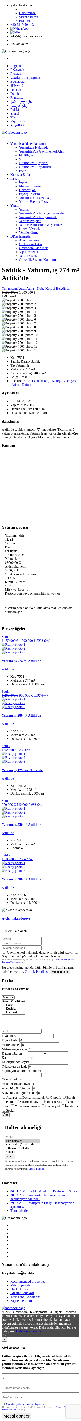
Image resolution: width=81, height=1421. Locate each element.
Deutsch (16, 90)
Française (16, 97)
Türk (13, 117)
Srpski (14, 113)
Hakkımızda (27, 13)
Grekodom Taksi (30, 244)
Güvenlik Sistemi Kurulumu (38, 259)
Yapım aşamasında (27, 1106)
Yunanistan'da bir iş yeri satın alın (42, 213)
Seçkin (10, 1110)
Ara (5, 1114)
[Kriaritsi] (22, 1152)
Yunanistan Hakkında (33, 147)
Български (18, 81)
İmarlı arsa (72, 1106)
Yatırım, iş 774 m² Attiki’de (21, 661)
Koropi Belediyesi (57, 288)
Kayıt (10, 1156)
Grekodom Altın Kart (33, 248)
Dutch (14, 93)
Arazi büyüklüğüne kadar (19, 1093)
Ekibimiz (25, 21)
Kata (5, 1057)
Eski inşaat (52, 1106)
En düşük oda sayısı (15, 1062)
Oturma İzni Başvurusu (35, 167)
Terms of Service (10, 962)
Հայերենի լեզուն (25, 77)
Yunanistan (9, 288)
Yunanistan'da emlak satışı (28, 143)
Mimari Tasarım (30, 186)
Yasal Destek (28, 256)
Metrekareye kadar (14, 1049)
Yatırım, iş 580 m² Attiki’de (21, 879)
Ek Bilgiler (26, 155)
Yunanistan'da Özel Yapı (35, 198)
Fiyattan (8, 1036)
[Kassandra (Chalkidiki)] (22, 1145)
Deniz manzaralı (33, 1097)
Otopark (55, 1097)
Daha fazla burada (28, 1331)
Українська (18, 121)
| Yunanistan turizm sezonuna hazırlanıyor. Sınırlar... (38, 1197)
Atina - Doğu (35, 288)
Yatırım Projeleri (30, 221)
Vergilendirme (28, 232)
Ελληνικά (17, 69)
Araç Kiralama (29, 240)
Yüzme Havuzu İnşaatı (34, 201)
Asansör (11, 1097)
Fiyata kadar (10, 1040)
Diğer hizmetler (21, 236)
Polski (14, 109)
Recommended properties (27, 1281)
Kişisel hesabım (21, 1301)
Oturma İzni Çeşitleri (33, 163)
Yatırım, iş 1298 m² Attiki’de (22, 770)
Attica (21, 288)
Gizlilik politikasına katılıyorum (25, 1404)
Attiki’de (8, 669)
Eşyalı (70, 1097)
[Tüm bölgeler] (22, 1141)
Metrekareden (11, 1045)
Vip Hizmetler (28, 252)
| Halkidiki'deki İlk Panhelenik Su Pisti (44, 1191)
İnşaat (14, 178)
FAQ (22, 171)
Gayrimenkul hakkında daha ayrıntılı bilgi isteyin (40, 952)
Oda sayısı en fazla (14, 1066)
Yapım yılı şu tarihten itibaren (22, 1071)
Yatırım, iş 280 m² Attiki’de (21, 715)
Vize (22, 159)
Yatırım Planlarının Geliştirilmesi (41, 225)
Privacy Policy (62, 959)
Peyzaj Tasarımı (30, 194)
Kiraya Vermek (29, 228)
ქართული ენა (21, 101)
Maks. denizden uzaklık (18, 1084)
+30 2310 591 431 (23, 24)
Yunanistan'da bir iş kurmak (38, 217)
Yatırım (15, 205)
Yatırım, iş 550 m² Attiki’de (21, 824)
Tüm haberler (19, 1210)
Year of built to (12, 1079)
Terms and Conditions (25, 1297)
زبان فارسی (19, 106)
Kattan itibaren (12, 1053)
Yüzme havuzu (29, 1102)
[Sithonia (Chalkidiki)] (22, 1148)
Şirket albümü (28, 17)
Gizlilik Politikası (36, 971)
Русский (16, 73)
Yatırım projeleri (21, 1285)
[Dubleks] (13, 1009)
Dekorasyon (27, 190)
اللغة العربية (18, 125)
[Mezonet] (13, 1012)
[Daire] (13, 1005)
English (15, 66)
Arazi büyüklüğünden (17, 1088)
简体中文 (17, 85)
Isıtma (10, 1102)
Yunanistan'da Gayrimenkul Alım (41, 151)
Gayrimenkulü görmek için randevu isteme (31, 956)
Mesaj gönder (60, 971)
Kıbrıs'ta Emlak (21, 174)
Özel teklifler (19, 1289)
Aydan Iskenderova (16, 918)
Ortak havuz (53, 1102)
